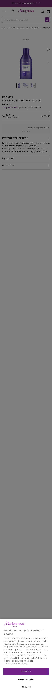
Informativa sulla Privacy (16, 663)
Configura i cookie (26, 679)
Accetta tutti (26, 671)
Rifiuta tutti (26, 687)
